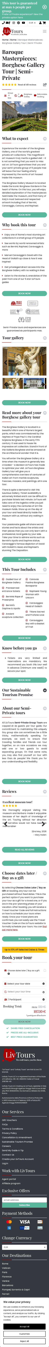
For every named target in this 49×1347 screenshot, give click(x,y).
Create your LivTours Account (18, 1159)
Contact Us (8, 1154)
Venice (5, 1281)
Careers (6, 1146)
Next (42, 362)
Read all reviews (24, 849)
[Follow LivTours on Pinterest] (18, 22)
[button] (9, 973)
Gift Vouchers (9, 1120)
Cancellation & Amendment (17, 1137)
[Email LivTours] (7, 22)
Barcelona (7, 1285)
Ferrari (5, 1294)
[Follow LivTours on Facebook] (9, 22)
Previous (6, 362)
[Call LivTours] (3, 22)
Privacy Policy (9, 1133)
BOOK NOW (24, 214)
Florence (7, 1276)
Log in (5, 1163)
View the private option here (22, 16)
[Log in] (40, 22)
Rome (13, 39)
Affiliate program (11, 1183)
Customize (24, 1334)
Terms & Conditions (12, 1128)
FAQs (5, 1124)
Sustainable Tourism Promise (17, 1141)
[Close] (44, 7)
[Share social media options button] (45, 84)
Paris (4, 1272)
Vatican (6, 1268)
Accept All (24, 1326)
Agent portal (9, 1179)
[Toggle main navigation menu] (44, 31)
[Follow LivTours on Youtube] (23, 22)
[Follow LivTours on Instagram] (14, 22)
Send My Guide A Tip (13, 1150)
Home (5, 39)
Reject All (24, 1341)
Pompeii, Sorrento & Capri (16, 1289)
